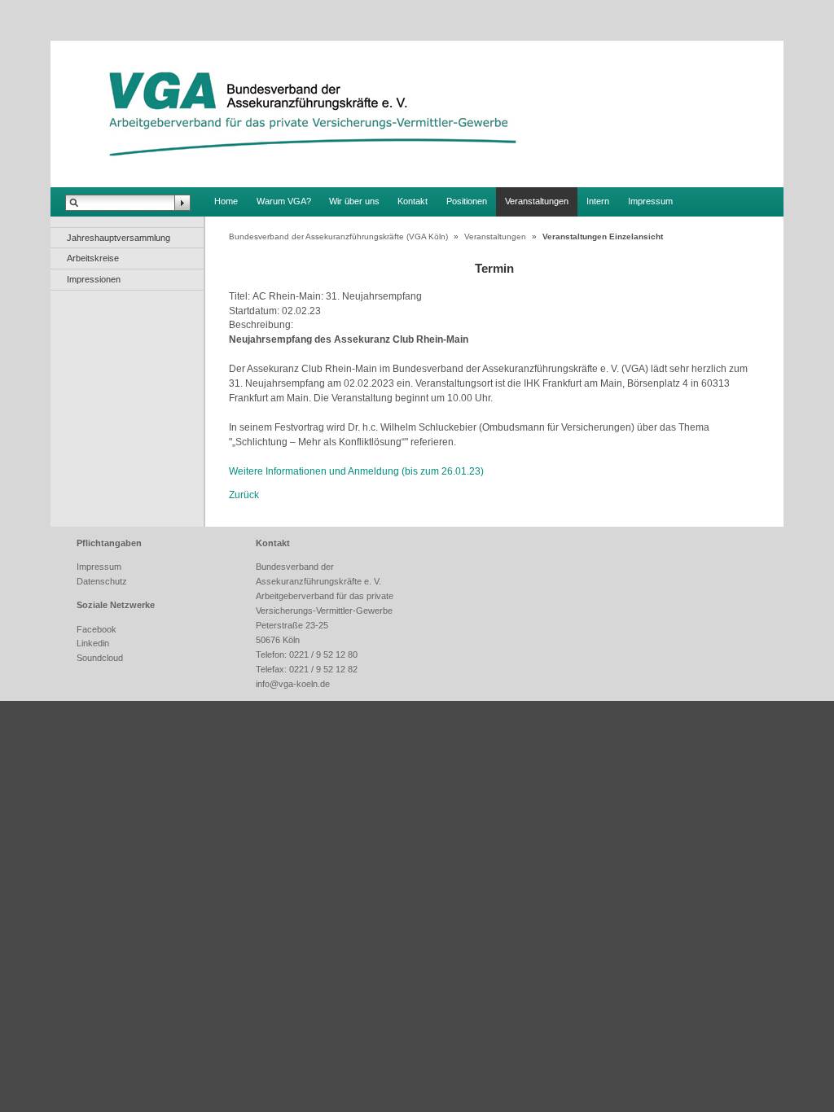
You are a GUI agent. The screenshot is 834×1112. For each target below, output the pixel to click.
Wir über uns (354, 201)
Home (226, 201)
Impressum (650, 201)
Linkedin (93, 643)
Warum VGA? (284, 201)
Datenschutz (102, 581)
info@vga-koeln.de (293, 684)
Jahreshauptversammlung (118, 238)
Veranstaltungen (536, 201)
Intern (597, 201)
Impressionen (94, 279)
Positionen (466, 201)
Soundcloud (100, 658)
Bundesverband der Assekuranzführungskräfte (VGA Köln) (338, 236)
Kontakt (412, 201)
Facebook (96, 629)
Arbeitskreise (93, 258)
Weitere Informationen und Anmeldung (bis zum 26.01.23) (356, 471)
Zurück (244, 494)
